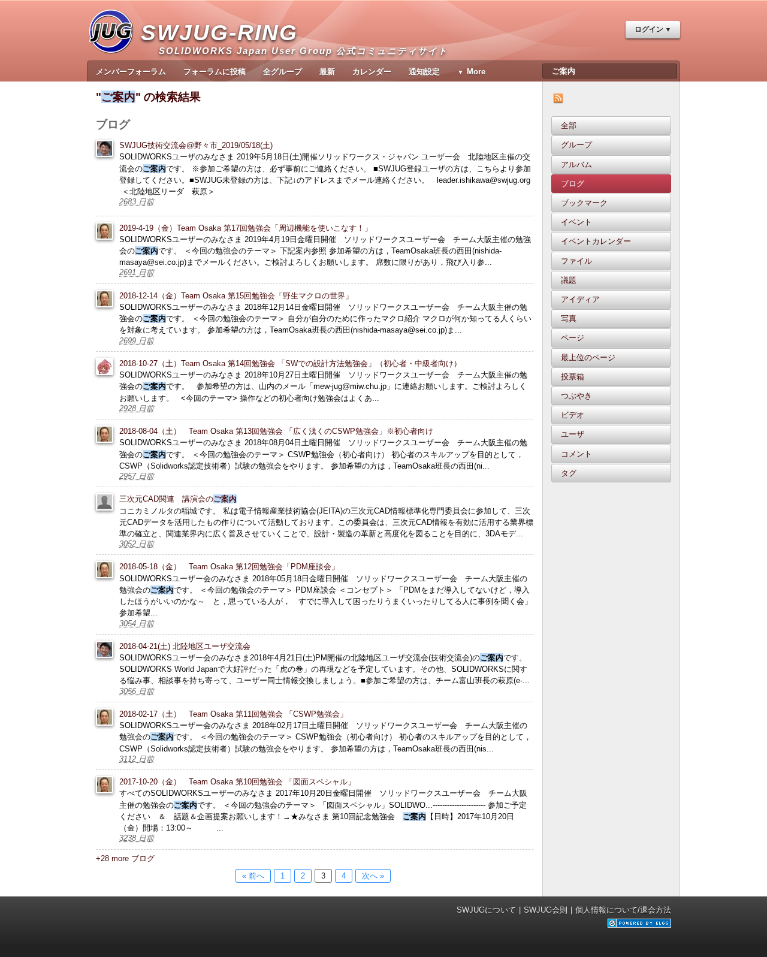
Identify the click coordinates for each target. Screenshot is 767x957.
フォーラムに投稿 (214, 71)
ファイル (576, 260)
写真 (568, 318)
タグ (568, 473)
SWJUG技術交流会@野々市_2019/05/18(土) (196, 145)
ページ (572, 337)
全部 (568, 125)
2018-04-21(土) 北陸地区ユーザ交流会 (184, 646)
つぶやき (576, 395)
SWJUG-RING (224, 38)
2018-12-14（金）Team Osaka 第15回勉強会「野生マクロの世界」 (236, 295)
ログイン (649, 29)
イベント (576, 222)
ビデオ (572, 414)
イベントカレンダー (596, 241)
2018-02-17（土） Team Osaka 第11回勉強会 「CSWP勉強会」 (233, 714)
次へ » (373, 875)
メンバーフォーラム (131, 71)
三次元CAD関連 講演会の (178, 498)
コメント (576, 453)
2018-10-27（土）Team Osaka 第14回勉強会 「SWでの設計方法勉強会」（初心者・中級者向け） (290, 363)
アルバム (576, 164)
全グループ (282, 71)
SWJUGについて (486, 909)
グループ (576, 144)
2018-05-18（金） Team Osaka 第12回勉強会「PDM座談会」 (229, 566)
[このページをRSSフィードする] (557, 100)
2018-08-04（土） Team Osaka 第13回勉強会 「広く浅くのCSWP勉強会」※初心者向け (276, 431)
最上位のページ (588, 357)
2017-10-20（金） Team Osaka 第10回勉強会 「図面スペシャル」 (237, 781)
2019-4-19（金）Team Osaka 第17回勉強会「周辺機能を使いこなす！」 (245, 228)
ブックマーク (584, 202)
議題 (568, 280)
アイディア (580, 299)
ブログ (572, 183)
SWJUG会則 (545, 909)
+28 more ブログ (125, 858)
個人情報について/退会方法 (623, 909)
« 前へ (253, 875)
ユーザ (572, 434)
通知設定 (424, 71)
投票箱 (572, 376)
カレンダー (371, 71)
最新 (327, 71)
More (476, 71)
